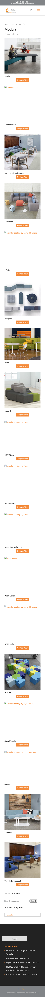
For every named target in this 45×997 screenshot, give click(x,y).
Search (33, 901)
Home (7, 24)
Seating (14, 24)
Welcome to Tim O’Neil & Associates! (22, 974)
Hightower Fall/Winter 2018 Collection (22, 962)
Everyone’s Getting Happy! (18, 958)
